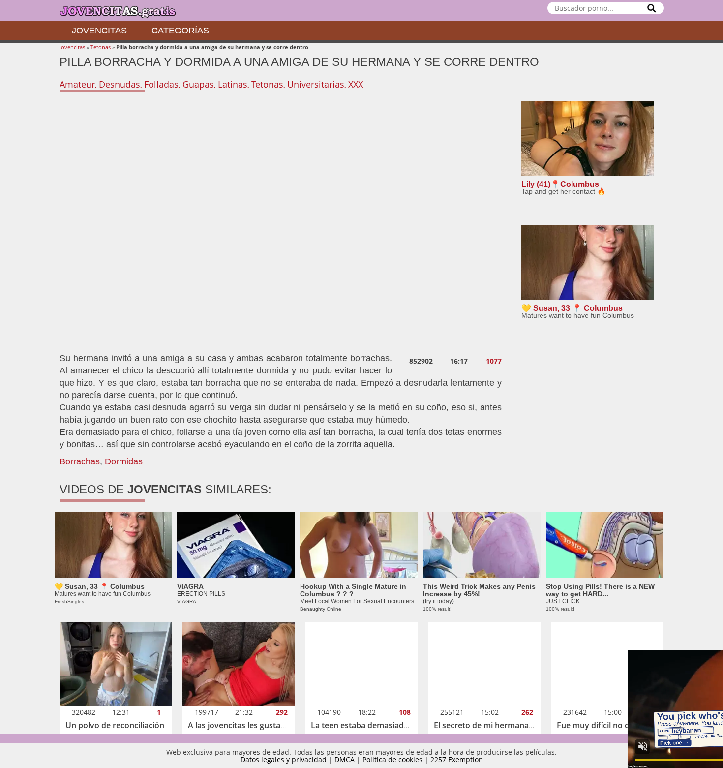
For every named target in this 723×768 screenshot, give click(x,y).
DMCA (344, 759)
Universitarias (315, 84)
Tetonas (100, 47)
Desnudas (119, 84)
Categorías (180, 30)
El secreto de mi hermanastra (488, 725)
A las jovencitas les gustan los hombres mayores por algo (295, 725)
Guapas (198, 84)
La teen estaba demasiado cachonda (379, 725)
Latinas (232, 84)
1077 (494, 361)
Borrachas (80, 461)
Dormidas (124, 461)
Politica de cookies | (396, 759)
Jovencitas (99, 30)
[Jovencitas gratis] (126, 10)
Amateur (77, 84)
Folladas (161, 84)
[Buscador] (652, 8)
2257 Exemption (456, 759)
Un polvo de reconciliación (114, 725)
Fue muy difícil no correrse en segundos (631, 725)
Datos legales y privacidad (284, 759)
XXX (355, 84)
